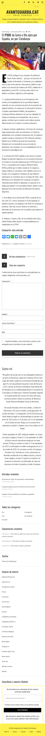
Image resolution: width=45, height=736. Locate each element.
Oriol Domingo (6, 32)
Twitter (28, 2)
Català (31, 732)
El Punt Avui (5, 602)
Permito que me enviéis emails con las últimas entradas (22, 705)
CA (35, 7)
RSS (33, 2)
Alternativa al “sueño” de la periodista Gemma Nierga (18, 479)
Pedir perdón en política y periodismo (22, 541)
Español (39, 732)
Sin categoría (28, 516)
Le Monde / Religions (8, 632)
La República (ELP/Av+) (8, 622)
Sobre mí (6, 732)
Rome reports (6, 656)
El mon (4, 592)
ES (38, 7)
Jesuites (4, 612)
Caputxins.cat (6, 582)
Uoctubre (4, 520)
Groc (23, 32)
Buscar (42, 2)
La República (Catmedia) (9, 617)
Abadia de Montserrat (8, 577)
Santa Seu (5, 661)
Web (3, 332)
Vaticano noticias (7, 666)
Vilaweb (4, 671)
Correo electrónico (8, 323)
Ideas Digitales (6, 607)
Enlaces (15, 732)
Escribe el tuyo (30, 256)
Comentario (6, 281)
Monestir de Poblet (8, 636)
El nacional (5, 597)
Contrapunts (28, 512)
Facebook (24, 2)
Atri (3, 512)
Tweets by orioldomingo (9, 561)
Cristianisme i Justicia (8, 587)
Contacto (23, 732)
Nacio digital (5, 641)
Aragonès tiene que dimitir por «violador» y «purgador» (18, 494)
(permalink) (28, 244)
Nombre (5, 314)
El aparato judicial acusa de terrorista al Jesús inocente (18, 487)
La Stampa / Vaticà (7, 627)
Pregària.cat (5, 646)
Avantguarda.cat (22, 12)
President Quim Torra (8, 651)
